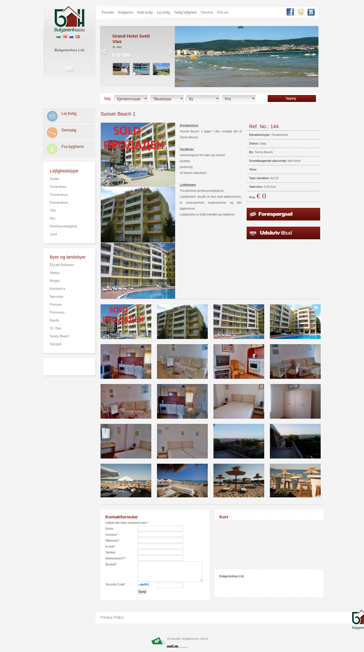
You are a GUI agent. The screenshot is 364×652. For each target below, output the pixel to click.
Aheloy (55, 273)
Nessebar (56, 296)
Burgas (55, 281)
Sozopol (55, 344)
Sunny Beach (59, 336)
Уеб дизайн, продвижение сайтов (187, 638)
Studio (54, 179)
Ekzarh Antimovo (62, 265)
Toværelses (58, 187)
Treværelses (59, 194)
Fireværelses (59, 202)
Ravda (54, 320)
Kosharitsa (57, 288)
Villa (53, 210)
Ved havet (294, 161)
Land (53, 234)
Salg (263, 143)
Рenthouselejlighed (63, 226)
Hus (52, 218)
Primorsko (57, 312)
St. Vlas (55, 328)
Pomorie (56, 304)
